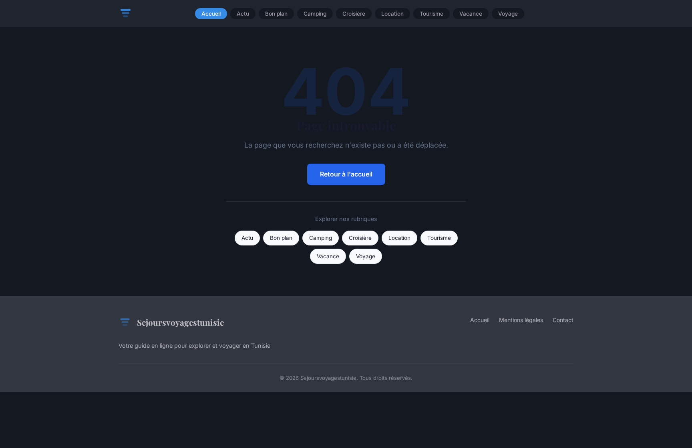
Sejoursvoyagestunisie (180, 322)
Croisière (353, 13)
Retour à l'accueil (346, 174)
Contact (563, 319)
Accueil (211, 13)
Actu (243, 13)
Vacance (470, 13)
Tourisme (431, 13)
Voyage (508, 13)
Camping (315, 13)
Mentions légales (521, 319)
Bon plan (276, 13)
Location (392, 13)
